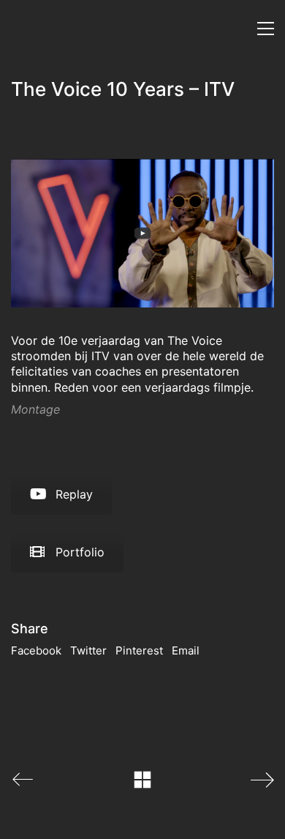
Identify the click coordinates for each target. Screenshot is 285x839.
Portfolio (80, 552)
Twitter (88, 650)
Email (186, 650)
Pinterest (139, 650)
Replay (74, 494)
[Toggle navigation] (265, 28)
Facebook (36, 650)
